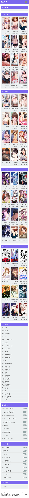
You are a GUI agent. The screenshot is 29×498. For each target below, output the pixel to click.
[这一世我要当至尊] (24, 196)
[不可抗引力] (15, 273)
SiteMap (19, 493)
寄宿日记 (7, 49)
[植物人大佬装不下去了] (7, 273)
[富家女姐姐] (15, 23)
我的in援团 (7, 109)
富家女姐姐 (15, 31)
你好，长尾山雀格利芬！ (8, 408)
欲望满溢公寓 (15, 127)
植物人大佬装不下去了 (8, 340)
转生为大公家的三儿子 (8, 412)
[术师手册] (24, 178)
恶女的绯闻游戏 (15, 317)
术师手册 (24, 186)
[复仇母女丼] (15, 59)
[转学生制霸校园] (15, 255)
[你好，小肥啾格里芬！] (24, 273)
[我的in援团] (7, 100)
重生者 (24, 264)
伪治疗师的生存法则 (7, 364)
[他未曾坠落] (7, 214)
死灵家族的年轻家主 (7, 355)
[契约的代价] (24, 100)
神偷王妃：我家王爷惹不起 (9, 418)
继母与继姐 (24, 67)
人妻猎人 (7, 127)
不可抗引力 (15, 282)
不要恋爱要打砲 (15, 162)
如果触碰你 (5, 425)
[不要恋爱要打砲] (15, 154)
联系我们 (24, 493)
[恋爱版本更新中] (15, 100)
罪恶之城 (7, 264)
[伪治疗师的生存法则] (24, 291)
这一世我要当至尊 (24, 204)
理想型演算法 (24, 85)
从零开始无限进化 (15, 204)
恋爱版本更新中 (15, 109)
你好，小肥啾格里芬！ (8, 346)
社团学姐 (7, 31)
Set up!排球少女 (15, 85)
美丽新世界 (15, 49)
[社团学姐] (7, 23)
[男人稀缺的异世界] (7, 154)
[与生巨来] (15, 136)
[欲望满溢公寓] (15, 118)
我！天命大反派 (7, 186)
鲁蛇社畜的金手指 (24, 162)
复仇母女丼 (15, 67)
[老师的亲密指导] (7, 59)
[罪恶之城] (7, 255)
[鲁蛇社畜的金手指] (24, 154)
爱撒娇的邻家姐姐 (24, 127)
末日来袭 (4, 400)
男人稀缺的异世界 (6, 162)
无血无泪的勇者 (6, 376)
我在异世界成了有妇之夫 (8, 422)
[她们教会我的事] (24, 136)
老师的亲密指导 (7, 67)
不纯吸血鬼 (7, 144)
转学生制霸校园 (15, 264)
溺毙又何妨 (5, 435)
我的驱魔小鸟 (5, 428)
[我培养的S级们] (7, 309)
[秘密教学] (24, 23)
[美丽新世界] (15, 41)
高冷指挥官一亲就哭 (7, 477)
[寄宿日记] (7, 41)
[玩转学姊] (7, 77)
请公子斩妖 (24, 222)
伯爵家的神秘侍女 (15, 299)
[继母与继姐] (24, 59)
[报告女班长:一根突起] (24, 232)
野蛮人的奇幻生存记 (7, 438)
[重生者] (24, 255)
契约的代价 (24, 109)
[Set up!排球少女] (15, 77)
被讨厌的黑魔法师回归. (8, 415)
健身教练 (24, 49)
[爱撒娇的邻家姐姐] (24, 118)
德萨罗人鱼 (15, 186)
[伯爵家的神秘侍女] (15, 291)
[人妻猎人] (7, 118)
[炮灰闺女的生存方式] (7, 196)
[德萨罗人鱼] (15, 178)
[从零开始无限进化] (15, 196)
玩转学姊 (7, 85)
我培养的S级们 (7, 317)
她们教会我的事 (24, 144)
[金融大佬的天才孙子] (15, 214)
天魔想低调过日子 (6, 432)
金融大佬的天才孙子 (7, 471)
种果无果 (24, 317)
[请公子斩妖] (24, 214)
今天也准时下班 (6, 379)
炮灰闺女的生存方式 (7, 457)
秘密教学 (24, 31)
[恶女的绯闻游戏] (15, 309)
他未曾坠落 (7, 222)
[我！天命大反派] (7, 178)
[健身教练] (24, 41)
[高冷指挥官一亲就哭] (7, 232)
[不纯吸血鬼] (7, 136)
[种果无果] (24, 309)
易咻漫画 (4, 2)
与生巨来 (15, 144)
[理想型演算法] (24, 77)
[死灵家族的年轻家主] (7, 291)
